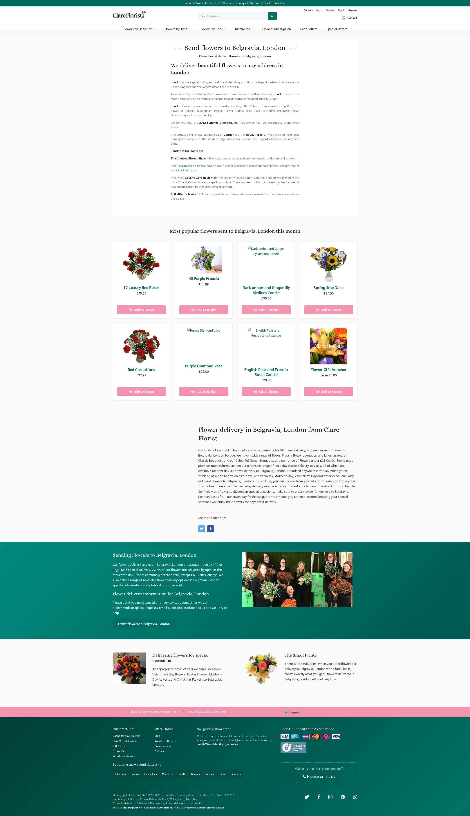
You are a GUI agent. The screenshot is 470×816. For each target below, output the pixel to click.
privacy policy (131, 807)
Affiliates (160, 751)
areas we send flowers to (143, 764)
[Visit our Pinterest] (343, 796)
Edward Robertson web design (205, 807)
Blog (157, 735)
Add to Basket (143, 310)
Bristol (223, 774)
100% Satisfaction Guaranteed (206, 711)
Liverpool (209, 774)
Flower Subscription (276, 29)
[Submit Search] (272, 16)
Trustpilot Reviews (166, 740)
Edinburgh (120, 774)
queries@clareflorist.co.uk (186, 607)
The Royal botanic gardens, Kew (191, 166)
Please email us (320, 776)
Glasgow (195, 774)
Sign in (341, 10)
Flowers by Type (176, 29)
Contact (330, 10)
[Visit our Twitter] (307, 796)
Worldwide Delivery (124, 756)
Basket (352, 18)
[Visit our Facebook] (318, 796)
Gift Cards (119, 746)
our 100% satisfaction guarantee (217, 744)
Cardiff (182, 774)
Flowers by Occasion (138, 29)
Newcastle (236, 774)
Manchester (167, 774)
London (135, 774)
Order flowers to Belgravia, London (144, 624)
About (319, 10)
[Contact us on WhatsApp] (355, 796)
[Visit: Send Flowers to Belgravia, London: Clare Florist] (210, 528)
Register (352, 10)
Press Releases (164, 746)
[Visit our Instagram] (330, 796)
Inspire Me (243, 29)
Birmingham (150, 774)
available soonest (273, 3)
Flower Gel (119, 751)
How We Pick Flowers (125, 740)
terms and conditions (159, 807)
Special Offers (336, 29)
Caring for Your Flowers (126, 735)
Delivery (308, 10)
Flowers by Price (212, 29)
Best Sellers (308, 29)
